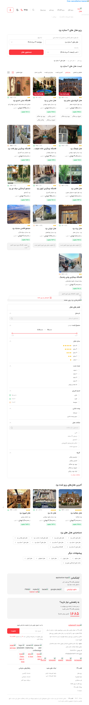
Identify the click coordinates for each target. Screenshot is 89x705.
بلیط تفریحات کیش (50, 673)
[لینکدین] (69, 659)
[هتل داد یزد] (44, 498)
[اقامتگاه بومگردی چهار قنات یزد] (18, 134)
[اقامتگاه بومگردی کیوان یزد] (44, 174)
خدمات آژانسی (26, 673)
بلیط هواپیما (78, 677)
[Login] (10, 9)
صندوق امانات (73, 447)
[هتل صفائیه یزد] (70, 498)
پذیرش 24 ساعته (72, 436)
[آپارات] (60, 659)
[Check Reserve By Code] (17, 10)
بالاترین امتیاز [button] (38, 72)
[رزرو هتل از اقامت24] (79, 10)
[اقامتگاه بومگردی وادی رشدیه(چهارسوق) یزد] (70, 262)
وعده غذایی (76, 408)
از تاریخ (40, 38)
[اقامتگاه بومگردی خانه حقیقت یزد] (44, 134)
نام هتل (77, 313)
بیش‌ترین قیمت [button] (48, 72)
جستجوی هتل (26, 52)
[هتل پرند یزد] (70, 214)
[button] (13, 72)
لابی (76, 433)
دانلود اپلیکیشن (72, 589)
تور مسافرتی (78, 680)
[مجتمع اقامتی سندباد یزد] (18, 214)
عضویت (13, 631)
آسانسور (75, 440)
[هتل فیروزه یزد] (18, 498)
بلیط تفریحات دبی (51, 676)
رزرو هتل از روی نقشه (76, 684)
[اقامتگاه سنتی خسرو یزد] (18, 86)
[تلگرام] (52, 659)
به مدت (76, 48)
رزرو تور (51, 10)
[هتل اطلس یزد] (70, 174)
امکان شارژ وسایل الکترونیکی (69, 443)
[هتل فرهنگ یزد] (70, 134)
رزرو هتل (70, 10)
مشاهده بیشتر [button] (76, 475)
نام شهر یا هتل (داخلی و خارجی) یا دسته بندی (65, 38)
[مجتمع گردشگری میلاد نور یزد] (18, 174)
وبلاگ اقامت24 (78, 687)
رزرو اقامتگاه (60, 10)
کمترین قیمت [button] (59, 72)
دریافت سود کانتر (25, 680)
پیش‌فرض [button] (67, 72)
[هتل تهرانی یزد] (44, 214)
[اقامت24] (75, 625)
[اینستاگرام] (78, 659)
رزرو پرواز (43, 10)
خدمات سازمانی (26, 677)
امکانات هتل (76, 422)
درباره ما (80, 691)
